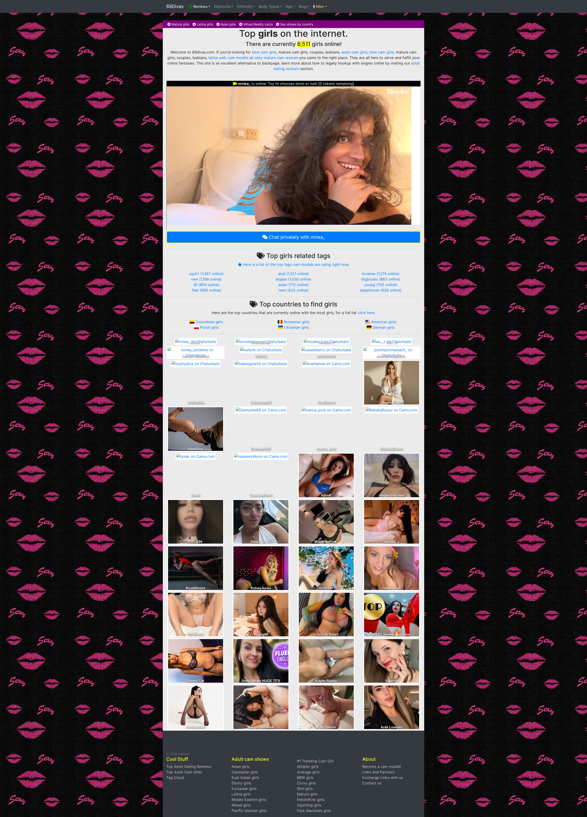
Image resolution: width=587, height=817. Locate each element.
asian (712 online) (293, 284)
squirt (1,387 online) (206, 273)
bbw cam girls (264, 52)
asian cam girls (354, 52)
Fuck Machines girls (314, 810)
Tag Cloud (175, 777)
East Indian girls (245, 777)
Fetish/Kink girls (310, 799)
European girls (244, 788)
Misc (319, 6)
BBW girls (305, 777)
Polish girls (209, 327)
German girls (384, 327)
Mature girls (180, 24)
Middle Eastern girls (249, 799)
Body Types (269, 6)
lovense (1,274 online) (380, 273)
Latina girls (204, 24)
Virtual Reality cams (257, 24)
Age (288, 6)
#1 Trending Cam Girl (315, 761)
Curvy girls (306, 783)
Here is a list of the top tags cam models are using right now (295, 264)
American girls (383, 322)
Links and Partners (378, 772)
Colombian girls (209, 322)
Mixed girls (241, 805)
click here (366, 312)
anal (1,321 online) (293, 273)
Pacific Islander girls (249, 810)
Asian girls (228, 24)
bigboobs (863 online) (380, 279)
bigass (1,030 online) (293, 279)
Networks (222, 6)
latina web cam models (228, 57)
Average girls (308, 772)
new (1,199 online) (206, 279)
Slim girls (305, 788)
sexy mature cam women (276, 57)
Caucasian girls (245, 772)
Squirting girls (309, 805)
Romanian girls (296, 322)
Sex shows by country (296, 24)
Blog (303, 6)
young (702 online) (380, 284)
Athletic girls (307, 766)
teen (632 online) (293, 290)
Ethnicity (244, 6)
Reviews (200, 6)
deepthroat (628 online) (380, 290)
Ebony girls (241, 783)
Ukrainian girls (296, 327)
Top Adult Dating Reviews (188, 766)
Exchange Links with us (382, 777)
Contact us (371, 783)
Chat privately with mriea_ (297, 237)
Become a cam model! (381, 766)
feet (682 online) (206, 290)
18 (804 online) (206, 284)
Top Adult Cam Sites (184, 772)
